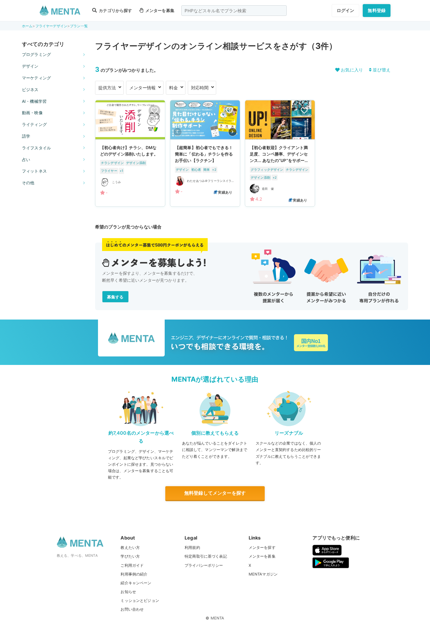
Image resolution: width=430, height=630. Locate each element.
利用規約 (192, 547)
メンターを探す (262, 547)
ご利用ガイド (132, 565)
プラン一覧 (79, 26)
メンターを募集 (159, 10)
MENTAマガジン (263, 574)
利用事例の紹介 (134, 574)
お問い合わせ (132, 609)
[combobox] (234, 10)
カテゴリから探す (115, 10)
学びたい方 (130, 556)
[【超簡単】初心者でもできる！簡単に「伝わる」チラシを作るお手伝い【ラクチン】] (205, 153)
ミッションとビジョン (140, 600)
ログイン (346, 10)
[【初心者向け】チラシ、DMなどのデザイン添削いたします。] (130, 153)
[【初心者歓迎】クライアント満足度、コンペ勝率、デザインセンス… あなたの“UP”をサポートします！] (280, 153)
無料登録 (377, 10)
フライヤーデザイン (51, 26)
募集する (115, 296)
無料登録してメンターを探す (215, 493)
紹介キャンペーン (136, 583)
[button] (232, 131)
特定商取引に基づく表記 (206, 556)
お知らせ (128, 591)
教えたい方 (130, 547)
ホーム (27, 26)
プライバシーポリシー (204, 565)
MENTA (217, 618)
